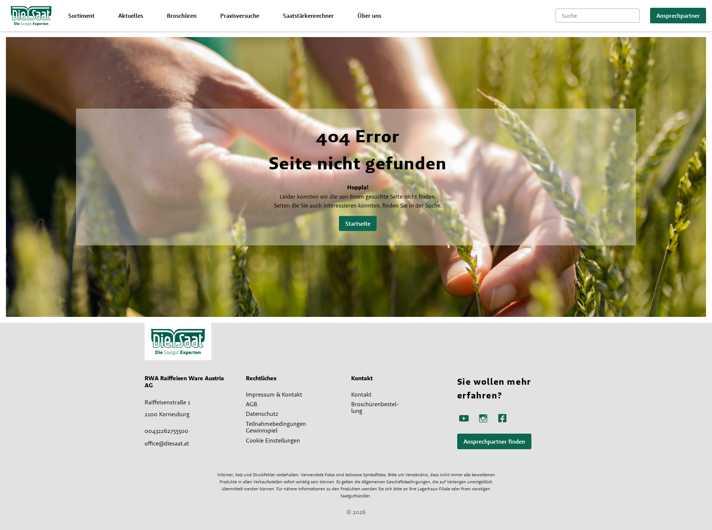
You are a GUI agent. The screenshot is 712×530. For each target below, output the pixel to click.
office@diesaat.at (167, 443)
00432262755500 (166, 430)
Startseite (357, 224)
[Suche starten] (634, 15)
